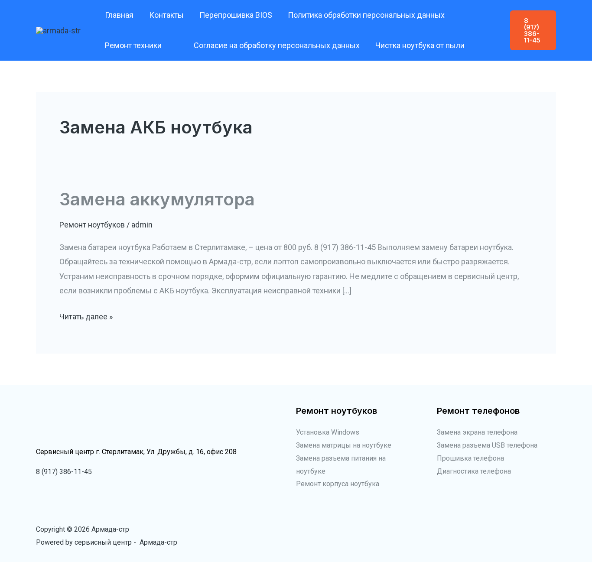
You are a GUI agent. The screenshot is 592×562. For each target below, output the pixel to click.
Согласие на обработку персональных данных (277, 45)
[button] (166, 45)
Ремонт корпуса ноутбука (337, 484)
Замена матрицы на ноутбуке (343, 445)
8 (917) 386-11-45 (64, 472)
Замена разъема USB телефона (487, 445)
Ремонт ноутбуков (92, 224)
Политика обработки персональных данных (366, 14)
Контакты (166, 14)
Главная (119, 14)
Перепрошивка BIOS (235, 14)
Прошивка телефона (470, 458)
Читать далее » (86, 318)
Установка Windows (327, 432)
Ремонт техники (133, 45)
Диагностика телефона (474, 471)
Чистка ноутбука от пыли (420, 45)
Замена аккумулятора (157, 199)
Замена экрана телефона (477, 432)
